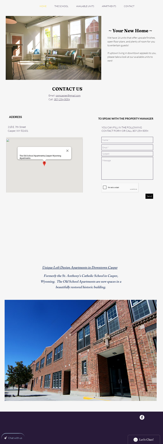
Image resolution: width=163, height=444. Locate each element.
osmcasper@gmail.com (68, 95)
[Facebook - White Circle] (142, 417)
